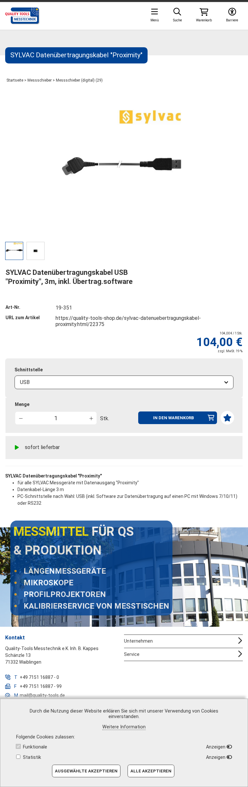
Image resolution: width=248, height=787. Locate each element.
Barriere (232, 20)
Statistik (32, 757)
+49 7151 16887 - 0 (39, 677)
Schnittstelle (29, 369)
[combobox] (124, 382)
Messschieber (39, 80)
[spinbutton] (56, 418)
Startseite (14, 80)
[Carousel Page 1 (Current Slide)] (14, 251)
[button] (91, 417)
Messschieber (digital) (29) (79, 80)
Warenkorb (204, 20)
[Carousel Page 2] (35, 251)
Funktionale (35, 747)
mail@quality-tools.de (42, 695)
